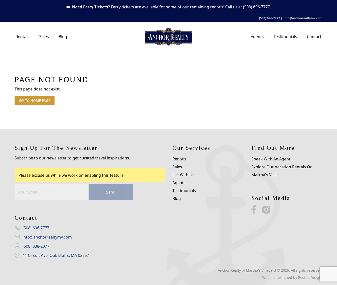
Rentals (22, 36)
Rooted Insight (310, 277)
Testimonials (285, 36)
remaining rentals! (207, 7)
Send (110, 192)
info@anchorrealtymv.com (302, 18)
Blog (63, 36)
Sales (44, 36)
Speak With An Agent (270, 159)
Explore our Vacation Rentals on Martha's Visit (282, 170)
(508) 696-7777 (256, 7)
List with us (183, 174)
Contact (314, 36)
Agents (257, 36)
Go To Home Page (34, 100)
